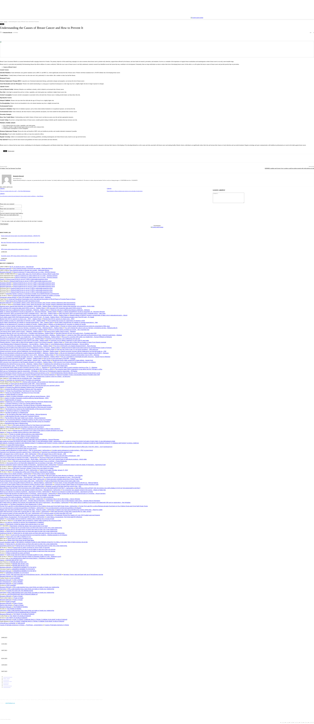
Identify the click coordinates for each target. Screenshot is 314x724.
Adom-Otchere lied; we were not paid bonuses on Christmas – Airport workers (81, 493)
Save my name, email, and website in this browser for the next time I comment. (22, 221)
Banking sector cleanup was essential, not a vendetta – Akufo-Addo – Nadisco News (25, 306)
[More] (44, 37)
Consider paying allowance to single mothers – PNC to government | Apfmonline (25, 450)
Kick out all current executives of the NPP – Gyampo (59, 358)
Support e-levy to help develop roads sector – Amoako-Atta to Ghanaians (77, 501)
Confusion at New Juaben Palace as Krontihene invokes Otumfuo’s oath (76, 484)
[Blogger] (1, 710)
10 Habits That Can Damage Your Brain (10, 168)
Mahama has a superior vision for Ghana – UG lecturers (17, 376)
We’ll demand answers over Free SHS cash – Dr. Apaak (77, 317)
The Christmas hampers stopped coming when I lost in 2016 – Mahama (77, 355)
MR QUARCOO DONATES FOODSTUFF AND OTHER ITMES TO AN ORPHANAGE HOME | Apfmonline (30, 441)
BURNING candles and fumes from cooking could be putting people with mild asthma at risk (289, 168)
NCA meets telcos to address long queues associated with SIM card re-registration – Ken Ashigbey (100, 502)
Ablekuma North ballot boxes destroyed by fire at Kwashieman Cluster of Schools (87, 348)
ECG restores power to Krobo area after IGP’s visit (56, 513)
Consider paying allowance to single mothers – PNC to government (72, 450)
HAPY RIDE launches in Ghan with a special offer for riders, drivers (71, 511)
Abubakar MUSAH (5, 283)
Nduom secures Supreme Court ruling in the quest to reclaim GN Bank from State (38, 430)
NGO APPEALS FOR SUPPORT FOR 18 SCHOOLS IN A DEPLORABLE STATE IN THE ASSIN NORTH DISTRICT (107, 488)
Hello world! (21, 623)
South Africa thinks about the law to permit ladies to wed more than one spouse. (31, 549)
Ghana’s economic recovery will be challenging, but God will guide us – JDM (83, 351)
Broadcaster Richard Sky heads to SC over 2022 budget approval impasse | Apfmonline (26, 515)
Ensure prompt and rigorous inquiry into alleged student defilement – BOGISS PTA (20, 235)
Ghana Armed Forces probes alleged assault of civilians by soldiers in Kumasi (36, 295)
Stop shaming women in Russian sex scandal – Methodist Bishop (33, 268)
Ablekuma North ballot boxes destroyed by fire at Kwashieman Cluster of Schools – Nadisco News (30, 348)
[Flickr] (10, 710)
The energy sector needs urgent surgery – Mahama (60, 331)
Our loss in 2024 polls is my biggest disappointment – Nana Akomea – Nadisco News (26, 346)
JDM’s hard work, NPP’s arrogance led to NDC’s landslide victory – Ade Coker (82, 313)
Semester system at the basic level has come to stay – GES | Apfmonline (22, 486)
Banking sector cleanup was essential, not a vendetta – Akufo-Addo (73, 306)
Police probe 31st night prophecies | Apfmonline (15, 497)
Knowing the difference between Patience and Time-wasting (24, 387)
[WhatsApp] (26, 36)
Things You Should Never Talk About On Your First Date (23, 391)
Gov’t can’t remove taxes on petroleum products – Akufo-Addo (68, 459)
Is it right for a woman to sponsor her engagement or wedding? (24, 522)
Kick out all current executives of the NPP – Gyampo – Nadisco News (21, 358)
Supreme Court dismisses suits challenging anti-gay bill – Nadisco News (22, 339)
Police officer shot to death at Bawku (44, 474)
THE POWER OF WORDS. (20, 607)
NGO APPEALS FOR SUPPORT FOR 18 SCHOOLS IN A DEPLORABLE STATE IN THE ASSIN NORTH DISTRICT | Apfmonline (36, 488)
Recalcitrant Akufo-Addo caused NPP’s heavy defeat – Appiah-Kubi (72, 360)
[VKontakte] (18, 710)
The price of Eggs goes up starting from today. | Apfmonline (18, 457)
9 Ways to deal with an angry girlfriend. (18, 553)
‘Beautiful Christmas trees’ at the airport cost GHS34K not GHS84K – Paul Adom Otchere (33, 495)
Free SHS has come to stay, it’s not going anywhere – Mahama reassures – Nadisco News (27, 349)
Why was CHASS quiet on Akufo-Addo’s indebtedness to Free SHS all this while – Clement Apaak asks (25, 655)
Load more (3, 260)
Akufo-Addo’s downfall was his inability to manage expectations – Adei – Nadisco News (26, 322)
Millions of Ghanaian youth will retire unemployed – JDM (62, 456)
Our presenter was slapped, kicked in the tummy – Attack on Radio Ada (84, 490)
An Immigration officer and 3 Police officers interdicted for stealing (33, 472)
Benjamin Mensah (7, 32)
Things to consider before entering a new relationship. (23, 432)
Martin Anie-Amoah (6, 605)
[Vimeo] (311, 16)
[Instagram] (306, 16)
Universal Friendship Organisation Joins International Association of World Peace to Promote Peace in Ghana (42, 299)
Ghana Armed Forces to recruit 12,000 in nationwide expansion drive (27, 279)
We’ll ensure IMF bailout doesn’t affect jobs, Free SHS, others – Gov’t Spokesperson (86, 447)
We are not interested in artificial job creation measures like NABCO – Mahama (84, 353)
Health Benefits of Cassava (14, 394)
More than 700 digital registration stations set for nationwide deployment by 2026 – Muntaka (22, 242)
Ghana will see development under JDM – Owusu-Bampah (28, 384)
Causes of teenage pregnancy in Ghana (57, 625)
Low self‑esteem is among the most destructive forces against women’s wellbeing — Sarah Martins (21, 196)
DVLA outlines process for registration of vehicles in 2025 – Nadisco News (22, 321)
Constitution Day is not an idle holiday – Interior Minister (62, 499)
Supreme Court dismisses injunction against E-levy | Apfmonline (19, 452)
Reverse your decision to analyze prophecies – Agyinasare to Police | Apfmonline (25, 492)
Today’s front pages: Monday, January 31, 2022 (53, 470)
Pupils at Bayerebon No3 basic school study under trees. (62, 481)
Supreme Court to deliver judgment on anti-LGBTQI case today (69, 340)
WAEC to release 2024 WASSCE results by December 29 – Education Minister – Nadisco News (28, 312)
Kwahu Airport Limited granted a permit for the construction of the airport (36, 466)
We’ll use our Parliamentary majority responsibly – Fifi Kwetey (19, 371)
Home (1, 21)
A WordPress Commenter (8, 623)
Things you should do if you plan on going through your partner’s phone (37, 385)
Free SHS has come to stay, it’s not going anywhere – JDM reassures (77, 349)
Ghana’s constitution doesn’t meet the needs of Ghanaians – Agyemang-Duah (82, 465)
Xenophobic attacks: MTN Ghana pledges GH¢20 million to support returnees (19, 255)
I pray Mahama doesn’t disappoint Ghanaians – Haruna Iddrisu (69, 344)
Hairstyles (3, 589)
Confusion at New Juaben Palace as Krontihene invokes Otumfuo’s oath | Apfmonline (26, 484)
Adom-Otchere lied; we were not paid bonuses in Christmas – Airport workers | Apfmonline (28, 493)
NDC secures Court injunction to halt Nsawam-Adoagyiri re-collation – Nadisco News (26, 362)
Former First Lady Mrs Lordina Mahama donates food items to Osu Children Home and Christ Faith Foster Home (113, 506)
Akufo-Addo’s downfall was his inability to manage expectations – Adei (76, 322)
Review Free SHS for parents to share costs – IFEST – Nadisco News (20, 319)
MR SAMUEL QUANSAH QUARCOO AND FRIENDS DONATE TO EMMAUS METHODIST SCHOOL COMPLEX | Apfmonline (36, 443)
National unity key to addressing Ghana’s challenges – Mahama (70, 310)
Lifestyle (5, 21)
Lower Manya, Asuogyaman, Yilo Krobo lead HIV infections (64, 517)
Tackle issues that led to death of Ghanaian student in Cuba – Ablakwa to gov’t (30, 555)
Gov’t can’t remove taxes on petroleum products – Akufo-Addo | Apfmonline (23, 459)
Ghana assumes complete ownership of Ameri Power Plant (64, 479)
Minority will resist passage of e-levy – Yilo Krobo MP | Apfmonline (20, 477)
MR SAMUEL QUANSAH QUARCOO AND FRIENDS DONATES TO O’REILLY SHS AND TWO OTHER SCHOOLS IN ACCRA (52, 542)
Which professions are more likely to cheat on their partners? (25, 427)
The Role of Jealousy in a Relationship (17, 411)
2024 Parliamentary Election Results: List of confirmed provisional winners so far (24, 373)
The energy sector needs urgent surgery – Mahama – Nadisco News (21, 331)
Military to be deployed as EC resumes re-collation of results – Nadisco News (23, 324)
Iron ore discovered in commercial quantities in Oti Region (63, 508)
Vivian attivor (4, 504)
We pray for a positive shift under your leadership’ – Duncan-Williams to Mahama (87, 337)
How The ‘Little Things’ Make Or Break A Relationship (22, 436)
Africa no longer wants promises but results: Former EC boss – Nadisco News (23, 330)
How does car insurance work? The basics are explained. (23, 380)
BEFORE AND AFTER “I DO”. (14, 560)
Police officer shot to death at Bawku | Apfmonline (15, 474)
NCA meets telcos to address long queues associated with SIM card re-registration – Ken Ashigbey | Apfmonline (34, 502)
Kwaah (2, 279)
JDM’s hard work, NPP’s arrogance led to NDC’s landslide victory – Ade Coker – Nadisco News (28, 313)
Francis (2, 380)
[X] (309, 16)
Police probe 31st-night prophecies (42, 497)
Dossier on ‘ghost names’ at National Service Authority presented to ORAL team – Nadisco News (29, 326)
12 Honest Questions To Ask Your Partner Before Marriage (23, 403)
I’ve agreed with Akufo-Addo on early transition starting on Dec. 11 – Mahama (24, 367)
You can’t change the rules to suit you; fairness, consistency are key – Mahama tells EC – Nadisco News (31, 328)
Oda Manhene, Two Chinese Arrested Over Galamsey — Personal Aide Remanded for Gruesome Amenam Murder (27, 668)
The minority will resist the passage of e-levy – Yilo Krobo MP (61, 477)
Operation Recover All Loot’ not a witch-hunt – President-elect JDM (76, 333)
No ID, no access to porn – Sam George (22, 267)
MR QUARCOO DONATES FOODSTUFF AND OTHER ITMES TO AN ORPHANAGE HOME (89, 441)
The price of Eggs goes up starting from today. (53, 457)
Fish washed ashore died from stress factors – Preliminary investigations (32, 558)
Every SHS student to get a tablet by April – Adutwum (34, 297)
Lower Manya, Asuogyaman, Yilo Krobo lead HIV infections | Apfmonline (22, 517)
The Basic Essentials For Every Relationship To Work (26, 504)
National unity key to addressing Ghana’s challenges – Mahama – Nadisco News (24, 310)
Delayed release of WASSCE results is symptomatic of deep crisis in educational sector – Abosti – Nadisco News (34, 315)
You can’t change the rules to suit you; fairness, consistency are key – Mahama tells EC (91, 328)
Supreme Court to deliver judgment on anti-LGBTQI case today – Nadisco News (24, 340)
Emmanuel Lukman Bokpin (8, 297)
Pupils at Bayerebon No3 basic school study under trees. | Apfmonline (21, 481)
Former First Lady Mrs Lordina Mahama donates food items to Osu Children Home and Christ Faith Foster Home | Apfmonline (38, 506)
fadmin (2, 387)
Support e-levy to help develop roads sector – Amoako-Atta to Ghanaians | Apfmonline (26, 501)
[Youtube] (313, 16)
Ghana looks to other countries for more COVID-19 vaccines (31, 547)
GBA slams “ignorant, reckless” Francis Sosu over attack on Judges (33, 468)
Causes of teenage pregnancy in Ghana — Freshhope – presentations (21, 625)
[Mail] (16, 182)
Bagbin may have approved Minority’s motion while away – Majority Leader (80, 510)
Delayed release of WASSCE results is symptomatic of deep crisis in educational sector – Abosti (98, 315)
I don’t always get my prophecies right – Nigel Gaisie (25, 378)
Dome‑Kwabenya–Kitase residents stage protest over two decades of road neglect (125, 191)
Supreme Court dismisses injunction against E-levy (56, 452)
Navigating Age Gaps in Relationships (16, 423)
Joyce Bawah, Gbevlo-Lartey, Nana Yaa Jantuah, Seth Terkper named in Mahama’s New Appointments (44, 303)
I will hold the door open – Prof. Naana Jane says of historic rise (19, 366)
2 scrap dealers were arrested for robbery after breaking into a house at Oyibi (30, 519)
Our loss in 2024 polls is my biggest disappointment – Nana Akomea (75, 346)
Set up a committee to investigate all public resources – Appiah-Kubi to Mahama (85, 357)
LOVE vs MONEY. (18, 576)
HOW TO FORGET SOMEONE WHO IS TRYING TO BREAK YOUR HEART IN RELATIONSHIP (40, 619)
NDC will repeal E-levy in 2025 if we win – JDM (52, 454)
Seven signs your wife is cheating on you (18, 537)
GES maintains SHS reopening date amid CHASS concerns (64, 308)
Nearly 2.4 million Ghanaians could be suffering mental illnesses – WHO (28, 396)
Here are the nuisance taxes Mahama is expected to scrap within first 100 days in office (26, 369)
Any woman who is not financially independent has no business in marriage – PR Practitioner (35, 463)
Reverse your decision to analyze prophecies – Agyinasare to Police (72, 492)
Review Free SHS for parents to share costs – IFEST (58, 319)
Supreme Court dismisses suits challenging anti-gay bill (63, 339)
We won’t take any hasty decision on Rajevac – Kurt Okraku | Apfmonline (22, 475)
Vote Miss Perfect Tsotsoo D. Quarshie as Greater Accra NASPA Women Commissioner (32, 294)
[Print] (32, 36)
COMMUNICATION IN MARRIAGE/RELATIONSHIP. (21, 612)
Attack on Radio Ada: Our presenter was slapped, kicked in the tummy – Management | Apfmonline (30, 490)
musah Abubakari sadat (7, 542)
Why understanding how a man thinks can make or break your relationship (36, 587)
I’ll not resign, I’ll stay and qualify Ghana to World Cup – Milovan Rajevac (76, 483)
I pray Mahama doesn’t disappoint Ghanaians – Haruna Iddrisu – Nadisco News (24, 344)
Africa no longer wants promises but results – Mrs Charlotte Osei (69, 330)
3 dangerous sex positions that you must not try (22, 448)
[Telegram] (38, 36)
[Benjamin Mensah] (1, 32)
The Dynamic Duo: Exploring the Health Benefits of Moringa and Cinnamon (29, 407)
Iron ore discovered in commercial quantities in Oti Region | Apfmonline (22, 508)
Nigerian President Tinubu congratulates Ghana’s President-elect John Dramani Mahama (27, 375)
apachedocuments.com (7, 546)
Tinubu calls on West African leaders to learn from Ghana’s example (85, 342)
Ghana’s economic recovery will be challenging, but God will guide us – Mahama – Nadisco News (29, 351)
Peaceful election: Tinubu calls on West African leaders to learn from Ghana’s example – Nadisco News (31, 342)
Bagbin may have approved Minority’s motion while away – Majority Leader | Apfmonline (27, 510)
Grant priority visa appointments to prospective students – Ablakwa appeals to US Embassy (39, 535)
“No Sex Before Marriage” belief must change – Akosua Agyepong (26, 414)
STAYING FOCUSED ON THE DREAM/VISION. (19, 591)
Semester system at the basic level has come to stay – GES (63, 486)
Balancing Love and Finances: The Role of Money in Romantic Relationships (29, 402)
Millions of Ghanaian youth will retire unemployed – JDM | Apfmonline (21, 456)
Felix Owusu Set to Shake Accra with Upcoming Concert (23, 301)
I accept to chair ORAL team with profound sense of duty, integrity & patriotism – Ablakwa (94, 335)
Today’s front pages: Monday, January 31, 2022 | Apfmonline (18, 470)
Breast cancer (11, 151)
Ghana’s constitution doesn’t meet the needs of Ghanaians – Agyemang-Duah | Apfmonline (28, 465)
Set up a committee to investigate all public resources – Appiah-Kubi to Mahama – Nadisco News (29, 357)
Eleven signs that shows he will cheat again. (21, 540)
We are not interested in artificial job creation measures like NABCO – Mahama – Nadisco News (29, 353)
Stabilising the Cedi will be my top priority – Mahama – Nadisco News (21, 364)
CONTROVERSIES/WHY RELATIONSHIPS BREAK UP (22, 594)
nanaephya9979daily (6, 385)
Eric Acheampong (5, 582)
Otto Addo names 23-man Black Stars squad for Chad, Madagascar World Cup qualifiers (21, 662)
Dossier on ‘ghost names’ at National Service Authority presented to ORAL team (85, 326)
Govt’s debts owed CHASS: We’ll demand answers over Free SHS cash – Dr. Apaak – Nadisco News (29, 317)
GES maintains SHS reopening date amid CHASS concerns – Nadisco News (22, 308)
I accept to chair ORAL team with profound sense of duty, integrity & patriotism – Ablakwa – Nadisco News (32, 335)
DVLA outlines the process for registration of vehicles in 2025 (66, 321)
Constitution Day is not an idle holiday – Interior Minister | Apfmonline (21, 499)
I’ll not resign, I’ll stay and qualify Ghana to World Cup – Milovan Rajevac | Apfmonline (26, 483)
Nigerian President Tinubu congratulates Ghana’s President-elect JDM (78, 375)
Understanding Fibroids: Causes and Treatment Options (22, 416)
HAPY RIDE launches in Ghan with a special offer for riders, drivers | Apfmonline (24, 511)
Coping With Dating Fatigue (16, 445)
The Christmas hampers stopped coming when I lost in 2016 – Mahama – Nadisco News (27, 355)
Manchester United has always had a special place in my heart (25, 524)
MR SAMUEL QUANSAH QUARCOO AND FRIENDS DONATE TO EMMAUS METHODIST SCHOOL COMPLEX (107, 443)
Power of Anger (18, 596)
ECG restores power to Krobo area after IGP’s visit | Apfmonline (19, 513)
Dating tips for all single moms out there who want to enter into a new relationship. (36, 528)
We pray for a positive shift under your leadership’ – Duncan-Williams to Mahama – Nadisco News (30, 337)
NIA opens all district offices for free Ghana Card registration (31, 425)
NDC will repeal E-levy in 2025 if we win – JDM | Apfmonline (18, 454)
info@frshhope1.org (10, 703)
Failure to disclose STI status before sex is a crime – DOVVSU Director (34, 272)
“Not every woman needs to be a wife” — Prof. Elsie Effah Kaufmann (15, 191)
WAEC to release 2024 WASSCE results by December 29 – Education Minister (81, 312)
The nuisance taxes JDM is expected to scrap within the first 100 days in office (78, 369)
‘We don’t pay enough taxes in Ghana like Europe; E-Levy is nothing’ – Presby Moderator (40, 461)
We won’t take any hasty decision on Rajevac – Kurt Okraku (65, 475)
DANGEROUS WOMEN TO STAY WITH (24, 567)
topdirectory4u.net (5, 533)
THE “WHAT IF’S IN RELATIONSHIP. (24, 614)
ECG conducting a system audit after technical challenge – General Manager (36, 439)
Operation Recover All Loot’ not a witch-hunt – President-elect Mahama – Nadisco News (27, 333)
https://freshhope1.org (17, 178)
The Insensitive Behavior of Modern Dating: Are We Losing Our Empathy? (28, 420)
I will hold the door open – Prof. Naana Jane (54, 366)
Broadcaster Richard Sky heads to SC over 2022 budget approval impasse (77, 515)
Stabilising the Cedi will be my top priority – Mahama (60, 364)
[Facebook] (304, 16)
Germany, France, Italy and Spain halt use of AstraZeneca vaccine (83, 574)
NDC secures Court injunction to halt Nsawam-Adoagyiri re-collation (75, 362)
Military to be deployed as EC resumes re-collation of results (67, 324)
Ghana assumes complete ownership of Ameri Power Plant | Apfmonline (22, 479)
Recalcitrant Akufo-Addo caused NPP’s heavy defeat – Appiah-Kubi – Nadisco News (25, 360)
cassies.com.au (4, 528)
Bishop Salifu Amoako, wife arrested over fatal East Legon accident (43, 382)
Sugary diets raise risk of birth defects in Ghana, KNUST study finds (38, 274)
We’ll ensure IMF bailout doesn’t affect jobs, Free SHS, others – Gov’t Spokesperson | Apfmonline (29, 447)
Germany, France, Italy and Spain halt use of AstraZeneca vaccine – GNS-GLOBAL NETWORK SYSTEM (30, 574)
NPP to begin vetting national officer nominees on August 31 (15, 249)
